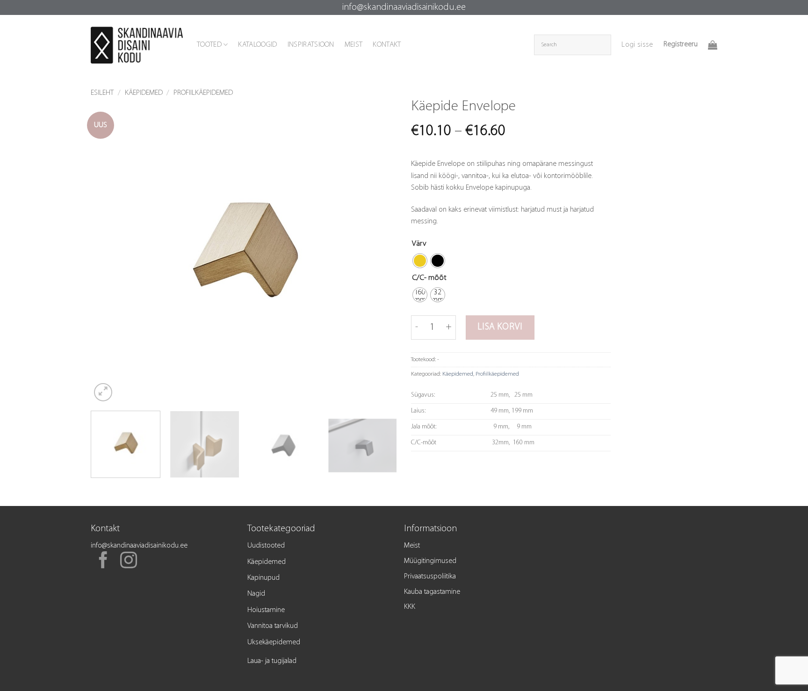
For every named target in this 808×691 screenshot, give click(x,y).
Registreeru (681, 44)
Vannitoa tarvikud (272, 626)
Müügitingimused (430, 561)
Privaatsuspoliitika (430, 576)
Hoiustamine (266, 610)
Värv (419, 244)
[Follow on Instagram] (128, 561)
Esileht (102, 93)
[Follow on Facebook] (103, 561)
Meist (412, 545)
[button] (637, 44)
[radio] (420, 261)
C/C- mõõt (429, 278)
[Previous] (108, 250)
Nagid (256, 594)
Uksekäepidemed (273, 642)
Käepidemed (144, 93)
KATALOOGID (257, 45)
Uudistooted (266, 545)
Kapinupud (263, 578)
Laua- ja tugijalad (271, 661)
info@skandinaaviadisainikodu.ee (404, 7)
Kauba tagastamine (432, 592)
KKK (409, 607)
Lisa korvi (499, 327)
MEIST (354, 45)
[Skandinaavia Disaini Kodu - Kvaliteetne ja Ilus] (137, 45)
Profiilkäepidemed (203, 93)
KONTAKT (387, 45)
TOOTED (209, 45)
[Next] (379, 250)
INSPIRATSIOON (311, 45)
